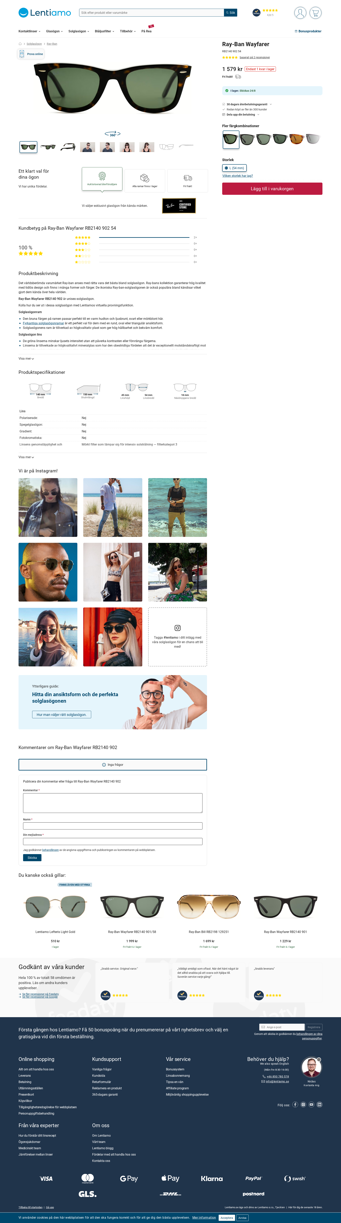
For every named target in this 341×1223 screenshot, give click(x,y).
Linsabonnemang (178, 1075)
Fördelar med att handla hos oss (114, 1154)
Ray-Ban (52, 44)
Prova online (35, 54)
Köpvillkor (25, 1101)
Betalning (25, 1082)
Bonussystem (175, 1069)
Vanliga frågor (101, 1069)
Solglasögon (34, 44)
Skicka (32, 857)
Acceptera (227, 1218)
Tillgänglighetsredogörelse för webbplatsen (48, 1107)
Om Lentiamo (101, 1135)
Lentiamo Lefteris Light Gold (55, 932)
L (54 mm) (237, 168)
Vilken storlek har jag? (237, 176)
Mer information (204, 1217)
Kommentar (31, 790)
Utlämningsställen (31, 1088)
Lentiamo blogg (102, 1148)
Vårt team (98, 1142)
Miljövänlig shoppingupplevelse (187, 1094)
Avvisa (242, 1218)
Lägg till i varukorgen (272, 189)
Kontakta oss (101, 1161)
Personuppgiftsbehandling (36, 1113)
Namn (27, 819)
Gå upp (50, 1207)
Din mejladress (33, 835)
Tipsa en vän (174, 1082)
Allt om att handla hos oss (36, 1069)
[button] (28, 147)
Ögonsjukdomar (29, 1142)
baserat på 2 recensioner (255, 57)
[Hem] (20, 43)
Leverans (25, 1075)
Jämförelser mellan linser (36, 1154)
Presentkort (26, 1094)
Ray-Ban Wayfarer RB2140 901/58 (132, 932)
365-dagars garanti (105, 1094)
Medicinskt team (30, 1148)
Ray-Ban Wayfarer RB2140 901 (285, 932)
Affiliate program (177, 1088)
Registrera (314, 1027)
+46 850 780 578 (278, 1076)
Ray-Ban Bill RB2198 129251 (209, 932)
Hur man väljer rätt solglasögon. (62, 714)
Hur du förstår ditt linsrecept (37, 1135)
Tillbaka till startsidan (30, 1207)
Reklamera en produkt (107, 1088)
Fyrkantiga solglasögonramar (43, 323)
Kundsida (98, 1075)
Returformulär (101, 1082)
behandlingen (50, 850)
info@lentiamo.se (277, 1081)
